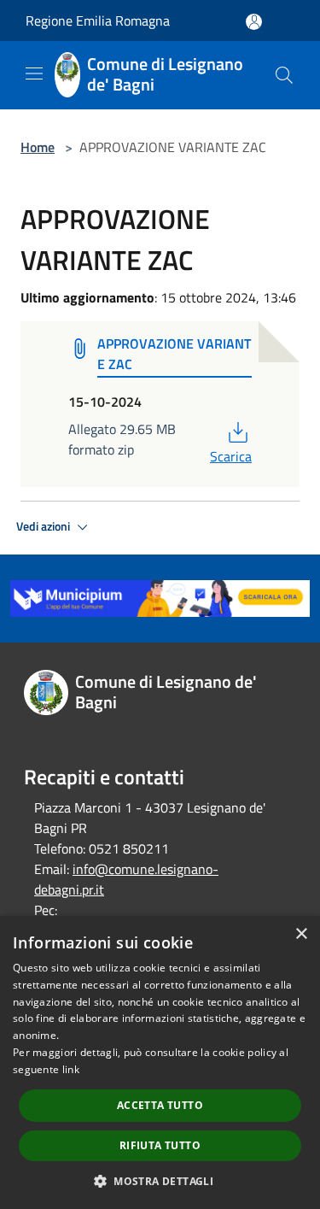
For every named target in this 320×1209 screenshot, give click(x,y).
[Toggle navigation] (34, 73)
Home (37, 147)
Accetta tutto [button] (160, 1105)
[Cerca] (284, 75)
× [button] (300, 934)
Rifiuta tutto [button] (160, 1145)
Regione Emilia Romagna (98, 20)
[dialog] (160, 1062)
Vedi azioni (44, 526)
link (70, 1069)
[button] (160, 1180)
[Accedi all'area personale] (254, 22)
